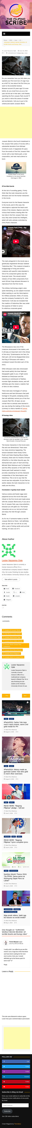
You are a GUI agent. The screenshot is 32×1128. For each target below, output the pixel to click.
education (7, 836)
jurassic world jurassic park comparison (12, 645)
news (25, 53)
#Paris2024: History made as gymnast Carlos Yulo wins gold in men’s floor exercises (16, 772)
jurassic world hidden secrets (13, 641)
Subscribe (7, 1111)
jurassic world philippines (12, 653)
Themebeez (17, 1124)
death (6, 870)
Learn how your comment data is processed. (16, 1018)
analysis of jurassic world (12, 630)
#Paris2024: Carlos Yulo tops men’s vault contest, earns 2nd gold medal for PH (16, 724)
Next (25, 695)
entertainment (12, 53)
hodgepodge (20, 53)
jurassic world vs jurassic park (14, 657)
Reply (5, 964)
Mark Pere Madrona (11, 729)
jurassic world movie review (13, 650)
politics (12, 802)
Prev (7, 695)
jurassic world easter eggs (12, 637)
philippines (17, 909)
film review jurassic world (12, 634)
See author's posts (11, 579)
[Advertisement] (16, 122)
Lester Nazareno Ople (10, 50)
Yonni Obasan (14, 942)
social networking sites (10, 912)
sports (11, 719)
